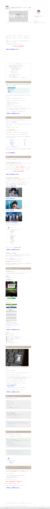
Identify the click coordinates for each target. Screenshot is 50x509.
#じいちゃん (11, 441)
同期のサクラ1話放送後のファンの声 (13, 75)
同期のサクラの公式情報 (12, 76)
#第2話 (22, 440)
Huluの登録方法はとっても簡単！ (13, 71)
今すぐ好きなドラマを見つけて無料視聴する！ (12, 222)
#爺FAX (18, 441)
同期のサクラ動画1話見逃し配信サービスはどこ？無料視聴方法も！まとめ (18, 77)
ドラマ (21, 3)
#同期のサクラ (9, 439)
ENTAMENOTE (25, 1)
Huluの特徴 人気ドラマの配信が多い (15, 69)
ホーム (12, 3)
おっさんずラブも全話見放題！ (10, 210)
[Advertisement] (18, 29)
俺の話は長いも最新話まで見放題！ (10, 198)
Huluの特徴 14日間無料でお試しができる (16, 68)
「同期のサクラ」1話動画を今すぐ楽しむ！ (13, 113)
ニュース (37, 3)
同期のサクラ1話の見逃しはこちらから (12, 49)
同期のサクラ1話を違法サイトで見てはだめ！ (14, 74)
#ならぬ (16, 441)
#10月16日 (24, 440)
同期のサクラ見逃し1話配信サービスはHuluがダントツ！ (16, 66)
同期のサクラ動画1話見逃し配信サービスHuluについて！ (16, 67)
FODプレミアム (12, 143)
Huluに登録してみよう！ (14, 72)
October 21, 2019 (17, 407)
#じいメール (14, 441)
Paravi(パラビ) (12, 142)
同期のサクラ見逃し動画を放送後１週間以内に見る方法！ (16, 65)
